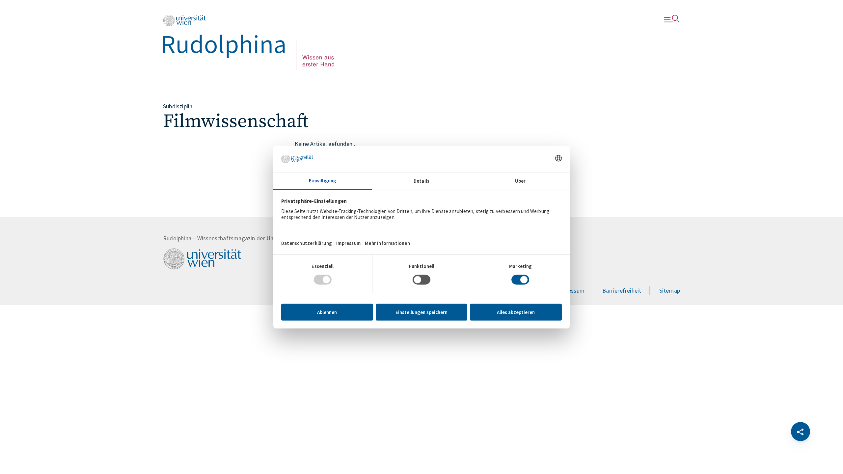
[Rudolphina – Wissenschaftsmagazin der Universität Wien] (248, 42)
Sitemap (669, 290)
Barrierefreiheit (621, 290)
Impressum (570, 290)
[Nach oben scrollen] (42, 431)
